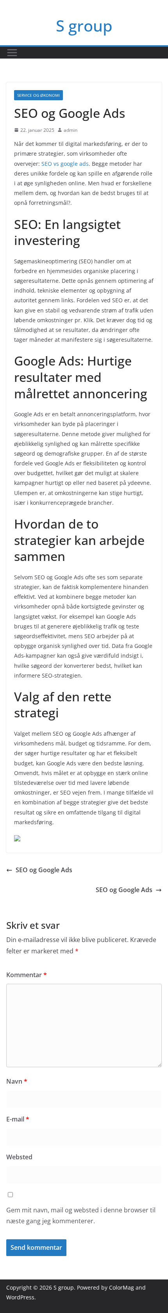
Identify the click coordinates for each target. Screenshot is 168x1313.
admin (70, 130)
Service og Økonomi (38, 95)
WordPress (20, 1297)
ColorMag (121, 1287)
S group (84, 25)
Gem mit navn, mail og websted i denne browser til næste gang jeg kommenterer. (80, 1216)
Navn (16, 1081)
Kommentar (26, 975)
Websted (19, 1157)
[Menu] (12, 53)
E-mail (17, 1119)
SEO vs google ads (65, 163)
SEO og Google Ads (44, 870)
